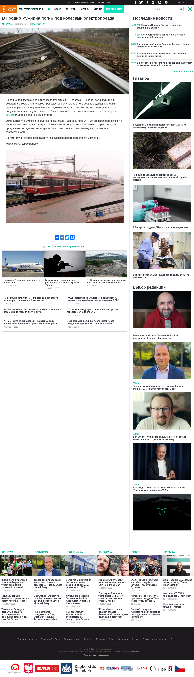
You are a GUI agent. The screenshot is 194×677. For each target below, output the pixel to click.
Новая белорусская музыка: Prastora (173, 605)
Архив (78, 639)
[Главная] (31, 9)
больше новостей (183, 71)
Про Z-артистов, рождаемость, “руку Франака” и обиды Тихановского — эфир (45, 616)
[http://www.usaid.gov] (97, 668)
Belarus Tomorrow (81, 2)
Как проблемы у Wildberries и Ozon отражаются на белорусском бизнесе (77, 616)
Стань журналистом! (28, 639)
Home (49, 9)
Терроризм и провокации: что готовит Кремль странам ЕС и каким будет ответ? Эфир (158, 387)
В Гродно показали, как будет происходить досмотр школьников (161, 276)
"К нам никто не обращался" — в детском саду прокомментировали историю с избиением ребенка (32, 322)
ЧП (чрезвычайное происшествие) (66, 246)
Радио (58, 639)
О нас (173, 639)
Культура (105, 552)
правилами (135, 651)
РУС (185, 2)
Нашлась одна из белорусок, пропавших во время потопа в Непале (15, 598)
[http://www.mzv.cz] (126, 668)
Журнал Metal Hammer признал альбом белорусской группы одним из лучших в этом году (113, 613)
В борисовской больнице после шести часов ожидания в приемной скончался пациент (90, 322)
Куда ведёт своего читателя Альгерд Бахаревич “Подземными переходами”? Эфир (159, 489)
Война (57, 9)
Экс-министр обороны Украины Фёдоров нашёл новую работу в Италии (163, 45)
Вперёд (192, 668)
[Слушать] (137, 383)
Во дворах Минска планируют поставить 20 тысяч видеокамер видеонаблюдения (160, 126)
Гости (70, 2)
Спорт (136, 552)
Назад (2, 668)
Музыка (169, 552)
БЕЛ (178, 2)
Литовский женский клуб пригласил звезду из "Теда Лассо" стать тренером (145, 598)
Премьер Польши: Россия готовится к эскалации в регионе (159, 26)
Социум (7, 552)
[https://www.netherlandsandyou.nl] (63, 668)
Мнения (98, 9)
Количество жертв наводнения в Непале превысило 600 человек (106, 281)
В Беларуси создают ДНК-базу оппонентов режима (160, 227)
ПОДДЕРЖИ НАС (114, 9)
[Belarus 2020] (31, 668)
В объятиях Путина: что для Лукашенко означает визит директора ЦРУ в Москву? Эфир (159, 438)
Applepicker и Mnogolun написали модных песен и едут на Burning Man (112, 582)
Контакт (135, 639)
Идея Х (92, 2)
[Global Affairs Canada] (145, 668)
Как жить (70, 9)
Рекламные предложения (155, 639)
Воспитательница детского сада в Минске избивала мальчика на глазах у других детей (32, 310)
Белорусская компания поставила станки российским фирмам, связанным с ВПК (78, 584)
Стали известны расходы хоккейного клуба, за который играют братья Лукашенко (144, 584)
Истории (84, 9)
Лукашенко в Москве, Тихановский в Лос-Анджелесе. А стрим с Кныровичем (155, 336)
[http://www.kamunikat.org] (111, 668)
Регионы (68, 639)
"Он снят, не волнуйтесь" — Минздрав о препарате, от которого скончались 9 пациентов (31, 299)
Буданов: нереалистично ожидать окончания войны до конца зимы (161, 54)
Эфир (108, 2)
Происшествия (38, 24)
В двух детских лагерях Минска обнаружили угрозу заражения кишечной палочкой (164, 64)
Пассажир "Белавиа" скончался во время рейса (22, 281)
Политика (42, 552)
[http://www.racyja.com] (86, 668)
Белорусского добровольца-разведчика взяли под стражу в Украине (62, 282)
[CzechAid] (170, 668)
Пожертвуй (46, 639)
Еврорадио (7, 24)
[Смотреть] (88, 280)
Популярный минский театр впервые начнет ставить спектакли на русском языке (110, 597)
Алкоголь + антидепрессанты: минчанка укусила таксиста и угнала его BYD (93, 310)
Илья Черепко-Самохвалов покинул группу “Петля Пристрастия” (177, 582)
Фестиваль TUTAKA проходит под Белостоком (177, 594)
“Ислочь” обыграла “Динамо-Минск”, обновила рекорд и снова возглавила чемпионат (145, 613)
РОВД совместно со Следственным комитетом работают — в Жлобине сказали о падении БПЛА (93, 299)
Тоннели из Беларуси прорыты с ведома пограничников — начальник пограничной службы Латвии (160, 177)
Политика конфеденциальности (97, 655)
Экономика (75, 552)
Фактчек (101, 2)
